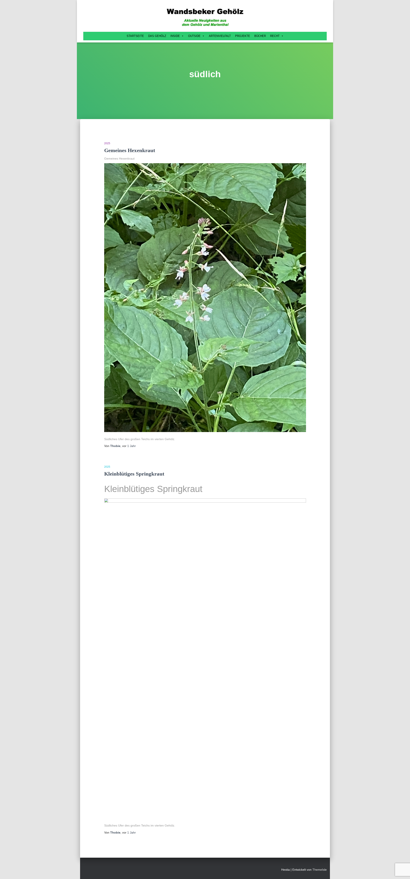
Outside (194, 36)
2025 (107, 143)
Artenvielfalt (220, 36)
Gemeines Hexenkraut (129, 150)
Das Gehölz (157, 36)
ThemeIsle (319, 869)
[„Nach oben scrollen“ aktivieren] (401, 870)
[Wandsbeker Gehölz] (205, 17)
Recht (275, 36)
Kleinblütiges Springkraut (134, 474)
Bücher (260, 36)
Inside (175, 36)
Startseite (135, 36)
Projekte (242, 36)
